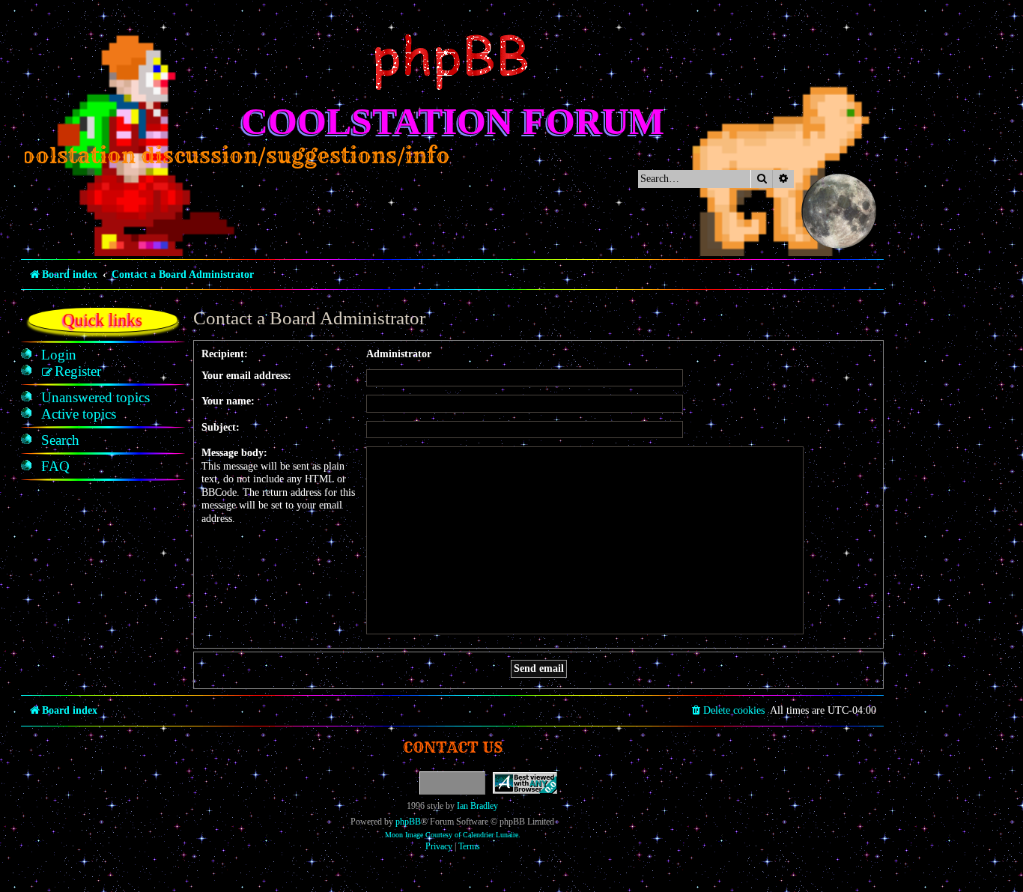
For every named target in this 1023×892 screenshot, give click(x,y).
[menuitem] (58, 355)
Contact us (453, 747)
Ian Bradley (477, 806)
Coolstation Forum (452, 121)
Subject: (220, 427)
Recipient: (224, 353)
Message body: (234, 452)
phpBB (408, 821)
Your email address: (246, 375)
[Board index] (452, 62)
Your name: (228, 401)
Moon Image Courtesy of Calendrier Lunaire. (452, 835)
